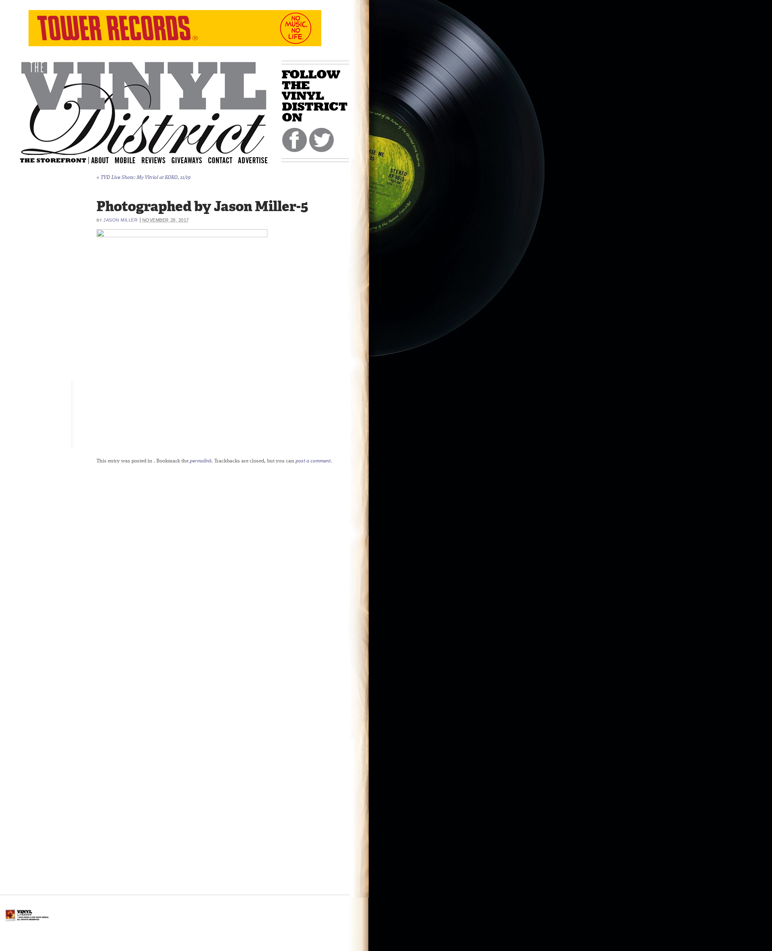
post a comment (313, 461)
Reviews (159, 160)
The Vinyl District (144, 106)
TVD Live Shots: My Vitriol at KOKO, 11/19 (143, 177)
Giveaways (193, 160)
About (100, 160)
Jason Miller (120, 220)
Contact (224, 160)
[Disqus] (283, 570)
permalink (200, 461)
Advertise (254, 160)
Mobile (125, 160)
